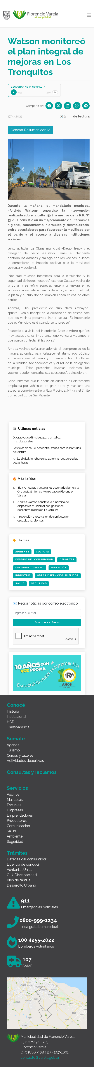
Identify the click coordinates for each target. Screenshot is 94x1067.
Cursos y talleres (20, 755)
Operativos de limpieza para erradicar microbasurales (37, 439)
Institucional (16, 717)
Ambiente (22, 551)
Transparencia (18, 727)
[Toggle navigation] (89, 15)
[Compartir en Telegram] (86, 105)
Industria (22, 575)
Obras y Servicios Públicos (57, 575)
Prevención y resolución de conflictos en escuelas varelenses (43, 518)
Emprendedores (20, 815)
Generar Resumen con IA (30, 130)
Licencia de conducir (23, 864)
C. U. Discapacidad (22, 875)
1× (55, 92)
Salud (19, 583)
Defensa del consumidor (26, 859)
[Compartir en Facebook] (49, 105)
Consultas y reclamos (32, 772)
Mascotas (15, 800)
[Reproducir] (14, 92)
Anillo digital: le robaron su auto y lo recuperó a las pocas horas (45, 460)
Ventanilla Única (19, 870)
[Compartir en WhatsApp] (76, 105)
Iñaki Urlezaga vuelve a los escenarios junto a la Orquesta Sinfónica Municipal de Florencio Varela (48, 491)
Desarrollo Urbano (21, 885)
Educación (59, 567)
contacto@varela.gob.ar (40, 1057)
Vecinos (13, 794)
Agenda (13, 745)
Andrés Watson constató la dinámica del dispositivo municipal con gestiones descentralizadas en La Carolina (43, 505)
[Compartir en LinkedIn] (67, 105)
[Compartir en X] (58, 105)
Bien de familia (18, 880)
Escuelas (14, 805)
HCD (10, 722)
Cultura (42, 551)
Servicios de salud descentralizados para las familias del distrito (47, 450)
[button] (23, 169)
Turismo (13, 750)
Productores (17, 821)
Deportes (66, 559)
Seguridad (39, 583)
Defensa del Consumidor (34, 559)
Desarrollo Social (29, 567)
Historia (13, 711)
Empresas (15, 810)
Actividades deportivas (25, 761)
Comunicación (18, 826)
